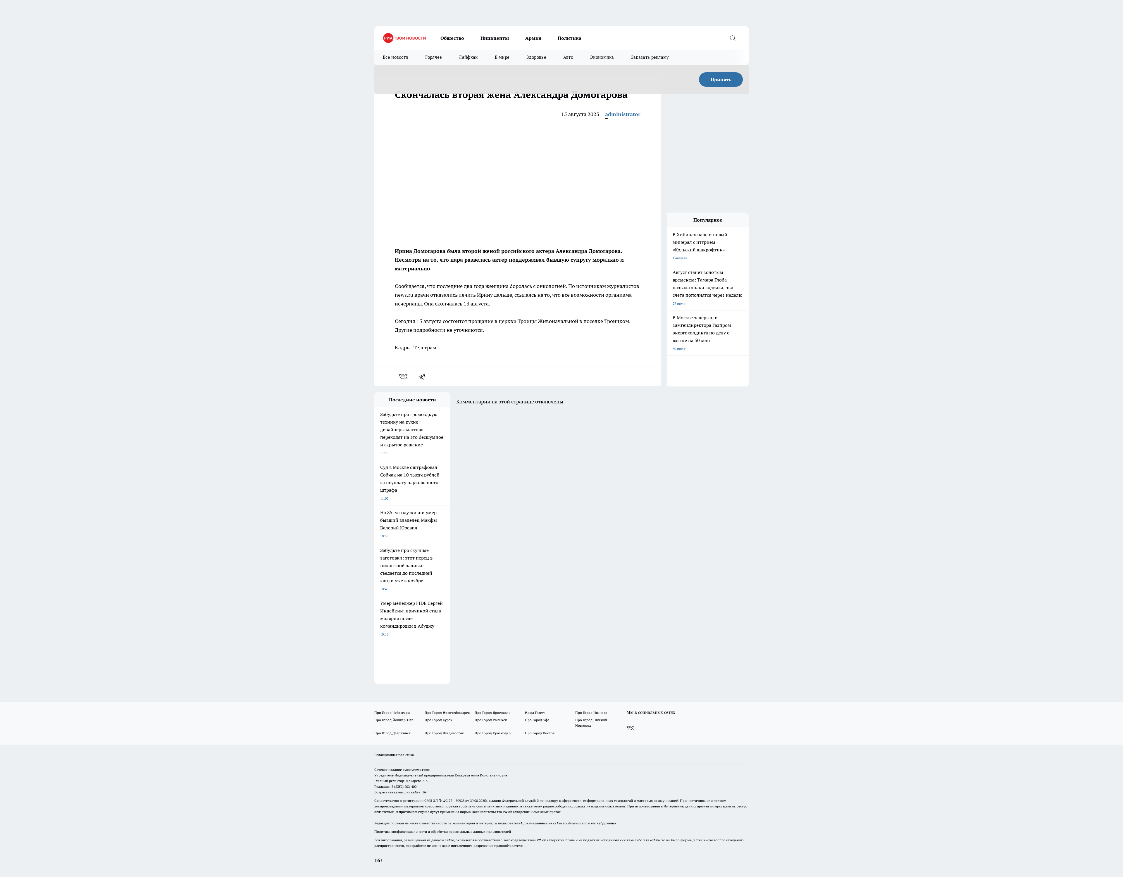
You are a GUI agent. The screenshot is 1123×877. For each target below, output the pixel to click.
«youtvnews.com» (416, 769)
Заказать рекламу (650, 57)
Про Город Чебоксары (392, 712)
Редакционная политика (394, 754)
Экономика (602, 57)
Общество (452, 38)
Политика (569, 38)
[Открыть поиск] (732, 38)
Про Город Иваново (591, 712)
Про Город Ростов (539, 733)
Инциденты (494, 38)
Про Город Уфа (537, 720)
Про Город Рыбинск (491, 720)
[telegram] (424, 376)
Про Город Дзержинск (392, 733)
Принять (721, 79)
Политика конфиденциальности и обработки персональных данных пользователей (442, 831)
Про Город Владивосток (444, 733)
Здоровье (536, 57)
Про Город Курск (438, 720)
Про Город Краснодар (493, 733)
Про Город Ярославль (492, 712)
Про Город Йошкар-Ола (394, 720)
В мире (502, 57)
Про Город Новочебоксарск (447, 712)
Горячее (433, 57)
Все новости (395, 57)
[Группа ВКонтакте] (630, 728)
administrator (622, 114)
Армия (533, 38)
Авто (568, 57)
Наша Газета (535, 712)
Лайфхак (468, 57)
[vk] (404, 376)
